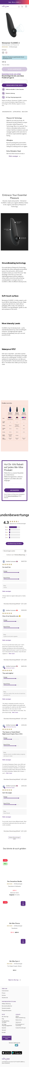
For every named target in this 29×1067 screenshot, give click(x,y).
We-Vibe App (5, 1016)
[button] (7, 1038)
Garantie (4, 1027)
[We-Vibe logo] (5, 6)
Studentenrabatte (6, 1008)
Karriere (4, 995)
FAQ (3, 1019)
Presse (3, 993)
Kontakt (4, 1032)
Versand (4, 1030)
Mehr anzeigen (6, 591)
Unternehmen (5, 990)
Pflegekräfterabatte (6, 1010)
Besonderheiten (7, 111)
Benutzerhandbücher (7, 1006)
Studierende (5, 997)
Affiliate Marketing (6, 1003)
